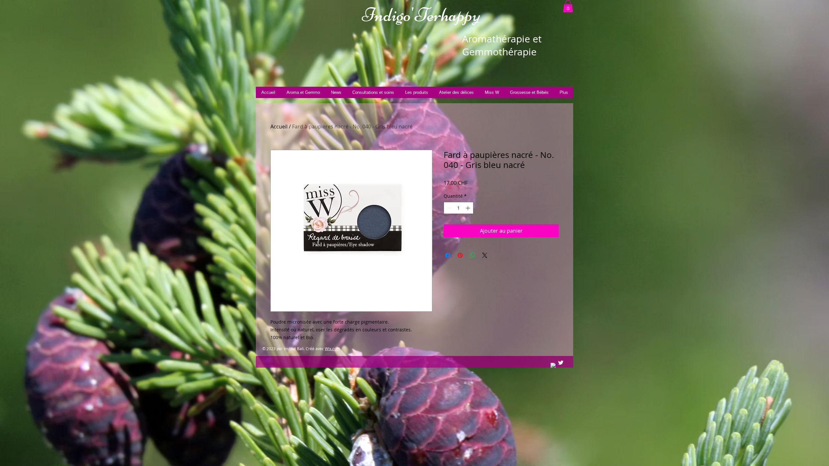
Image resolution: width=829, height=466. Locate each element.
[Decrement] (449, 208)
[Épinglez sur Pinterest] (460, 255)
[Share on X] (485, 255)
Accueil (279, 126)
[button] (568, 6)
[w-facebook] (554, 366)
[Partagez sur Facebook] (448, 255)
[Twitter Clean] (561, 363)
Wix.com (332, 348)
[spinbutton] (458, 208)
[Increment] (468, 208)
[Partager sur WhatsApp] (472, 255)
